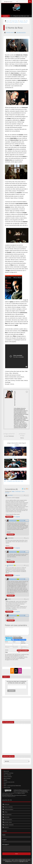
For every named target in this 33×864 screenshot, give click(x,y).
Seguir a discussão (27, 488)
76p (14, 565)
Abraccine (6, 771)
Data (13, 491)
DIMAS (5, 780)
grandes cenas (8, 822)
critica (26, 20)
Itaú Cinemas (7, 778)
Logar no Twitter (8, 640)
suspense (16, 22)
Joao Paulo (10, 495)
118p (18, 520)
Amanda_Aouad (12, 520)
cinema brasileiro (8, 809)
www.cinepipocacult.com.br (7, 794)
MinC (5, 784)
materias (6, 827)
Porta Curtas (7, 787)
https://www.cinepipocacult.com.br (8, 796)
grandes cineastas (9, 824)
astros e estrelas (8, 807)
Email (14, 641)
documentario (7, 814)
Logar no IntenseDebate (8, 638)
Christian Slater (14, 20)
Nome (6, 641)
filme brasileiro (8, 819)
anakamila (11, 565)
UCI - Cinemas (7, 775)
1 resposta (17, 516)
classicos (21, 20)
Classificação (18, 491)
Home (8, 20)
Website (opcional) (23, 642)
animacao (6, 804)
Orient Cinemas (8, 776)
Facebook (26, 392)
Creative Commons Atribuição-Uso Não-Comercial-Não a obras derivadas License (15, 793)
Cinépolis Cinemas (8, 773)
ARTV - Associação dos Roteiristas (12, 785)
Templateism (15, 861)
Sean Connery (9, 22)
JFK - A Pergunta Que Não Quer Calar (13, 16)
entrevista (6, 817)
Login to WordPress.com (17, 638)
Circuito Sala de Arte (9, 782)
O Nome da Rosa (23, 22)
